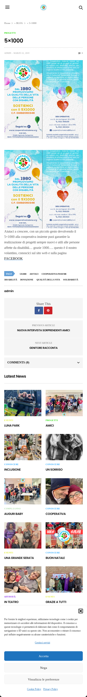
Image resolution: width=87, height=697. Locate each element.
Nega (43, 667)
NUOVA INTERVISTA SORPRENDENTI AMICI (43, 330)
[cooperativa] (64, 491)
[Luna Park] (22, 403)
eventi (8, 420)
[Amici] (64, 403)
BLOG (19, 23)
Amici (50, 425)
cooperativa (56, 514)
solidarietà (70, 280)
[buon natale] (64, 535)
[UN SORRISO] (64, 447)
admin (7, 53)
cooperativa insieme (54, 274)
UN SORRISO (54, 469)
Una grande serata (19, 558)
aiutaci (34, 274)
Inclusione (12, 469)
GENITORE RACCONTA (43, 348)
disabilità (10, 280)
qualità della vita (48, 280)
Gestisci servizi (42, 642)
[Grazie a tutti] (64, 579)
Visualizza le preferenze (43, 679)
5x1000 (23, 274)
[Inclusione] (22, 447)
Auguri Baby (13, 514)
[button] (81, 611)
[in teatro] (22, 579)
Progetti (10, 33)
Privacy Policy (50, 689)
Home (7, 23)
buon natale (55, 558)
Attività (9, 597)
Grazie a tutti (56, 602)
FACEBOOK (13, 258)
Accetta (44, 656)
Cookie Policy (34, 689)
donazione (26, 280)
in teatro (11, 602)
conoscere (11, 464)
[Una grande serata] (22, 535)
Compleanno (12, 509)
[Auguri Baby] (22, 491)
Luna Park (12, 425)
